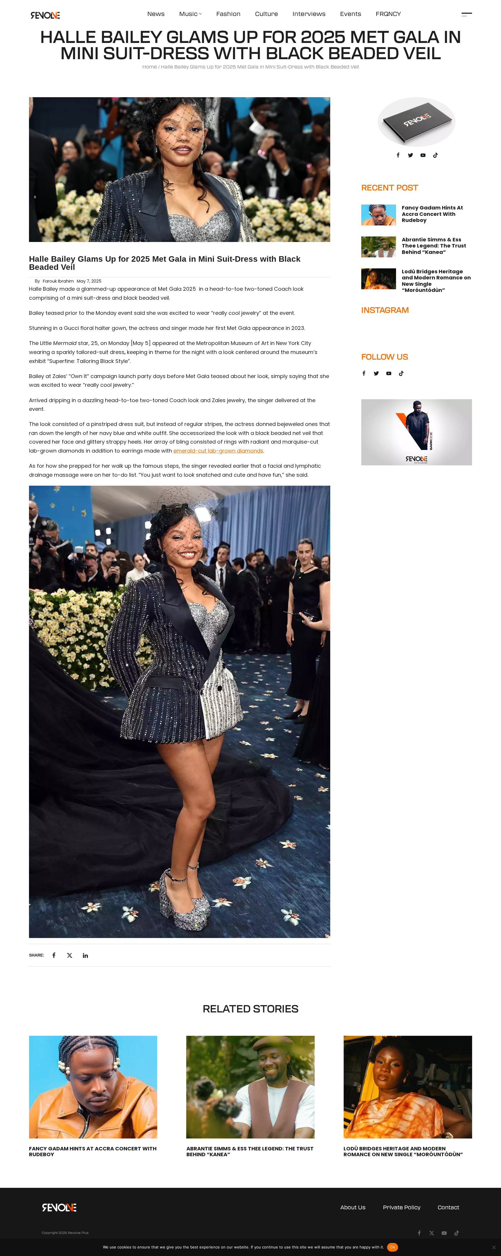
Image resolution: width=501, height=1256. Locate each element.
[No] (494, 1247)
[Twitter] (410, 155)
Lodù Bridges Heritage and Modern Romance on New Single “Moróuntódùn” (436, 281)
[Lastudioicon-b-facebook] (398, 155)
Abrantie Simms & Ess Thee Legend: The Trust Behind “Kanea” (434, 246)
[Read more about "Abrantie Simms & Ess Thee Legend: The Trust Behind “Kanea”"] (378, 246)
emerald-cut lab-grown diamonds (218, 450)
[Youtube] (423, 155)
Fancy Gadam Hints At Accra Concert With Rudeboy (432, 214)
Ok (392, 1247)
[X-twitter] (431, 1233)
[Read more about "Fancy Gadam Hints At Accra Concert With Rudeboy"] (378, 215)
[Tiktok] (435, 155)
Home (149, 67)
